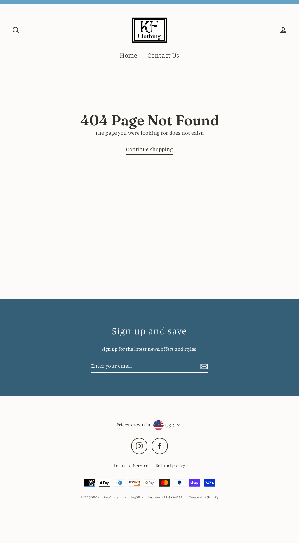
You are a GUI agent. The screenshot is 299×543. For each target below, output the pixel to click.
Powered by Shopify (203, 497)
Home (128, 55)
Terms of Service (131, 465)
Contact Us (163, 55)
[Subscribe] (203, 366)
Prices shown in (134, 425)
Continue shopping (149, 149)
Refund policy (170, 465)
